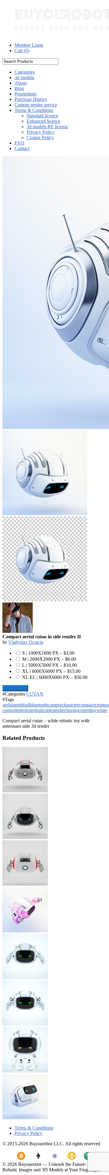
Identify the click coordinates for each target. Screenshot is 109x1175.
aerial (7, 704)
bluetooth (39, 704)
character (70, 704)
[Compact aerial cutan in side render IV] (25, 1117)
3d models (24, 77)
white (102, 710)
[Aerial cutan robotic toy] (25, 837)
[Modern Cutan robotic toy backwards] (25, 884)
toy (94, 710)
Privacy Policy (40, 132)
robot (26, 710)
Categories (25, 72)
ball (26, 704)
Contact (22, 148)
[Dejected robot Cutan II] (25, 1070)
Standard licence (42, 115)
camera (54, 704)
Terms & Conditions (34, 110)
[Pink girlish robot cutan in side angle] (25, 930)
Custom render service (36, 104)
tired (86, 710)
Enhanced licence (43, 121)
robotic (38, 710)
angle (18, 704)
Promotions (25, 93)
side (48, 710)
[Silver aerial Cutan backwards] (25, 790)
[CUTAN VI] (25, 1024)
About (21, 83)
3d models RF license (47, 126)
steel (56, 710)
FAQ (19, 143)
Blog (19, 88)
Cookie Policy (40, 137)
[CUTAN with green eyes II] (25, 977)
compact (87, 704)
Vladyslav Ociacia (25, 642)
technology (71, 710)
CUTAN (34, 694)
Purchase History (31, 99)
